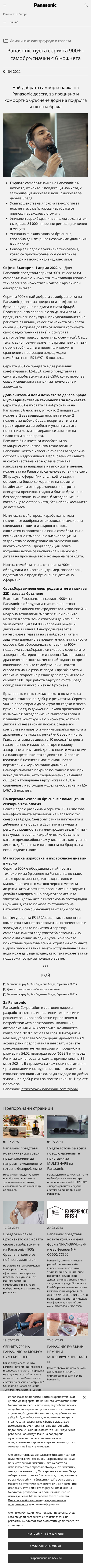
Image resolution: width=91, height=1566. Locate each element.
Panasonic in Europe (15, 14)
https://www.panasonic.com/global (49, 1089)
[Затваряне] (84, 1397)
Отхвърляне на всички (45, 1546)
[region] (45, 1478)
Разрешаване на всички (45, 1558)
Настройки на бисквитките (45, 1533)
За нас (14, 22)
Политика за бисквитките (25, 1500)
